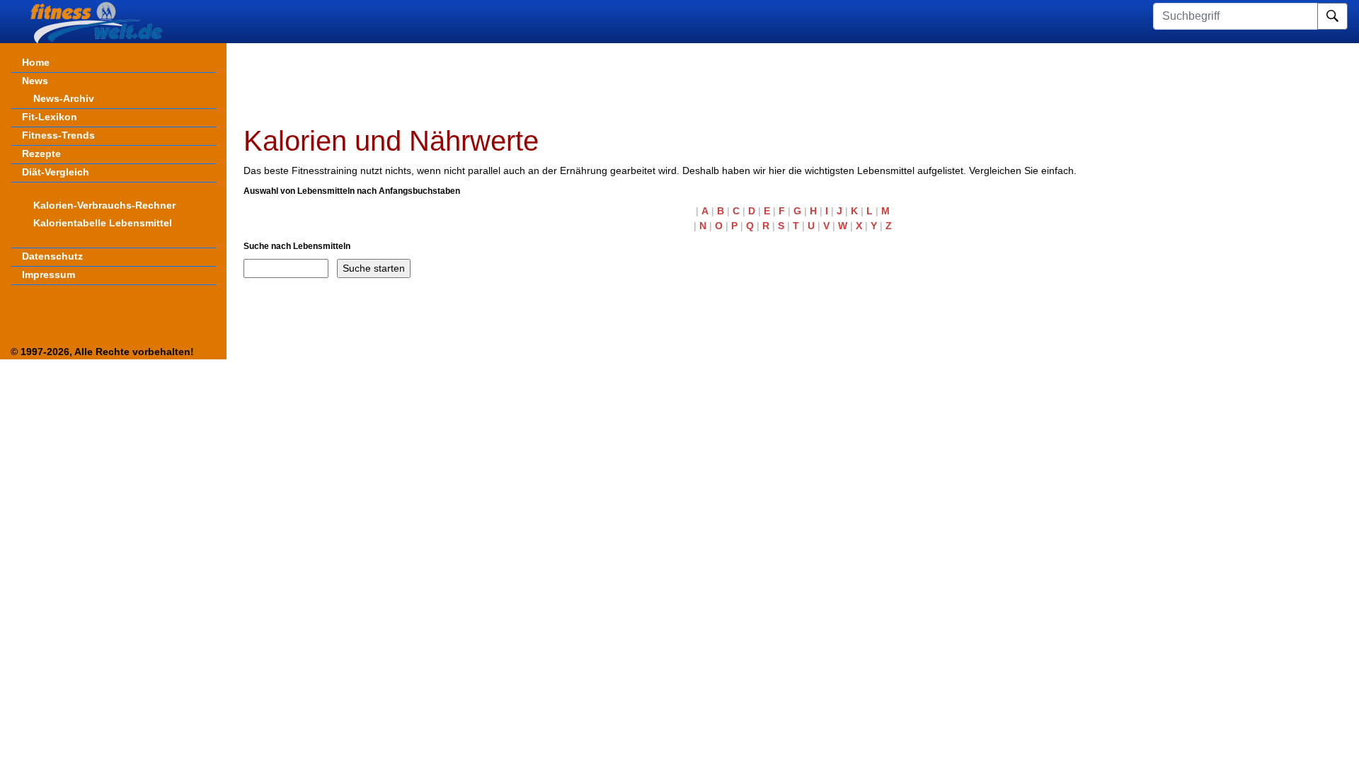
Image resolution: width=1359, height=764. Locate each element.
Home (36, 62)
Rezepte (41, 153)
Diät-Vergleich (55, 172)
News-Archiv (63, 98)
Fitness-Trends (58, 135)
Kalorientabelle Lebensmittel (102, 222)
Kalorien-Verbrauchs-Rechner (104, 205)
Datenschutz (52, 256)
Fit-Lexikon (49, 116)
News (35, 80)
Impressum (48, 274)
